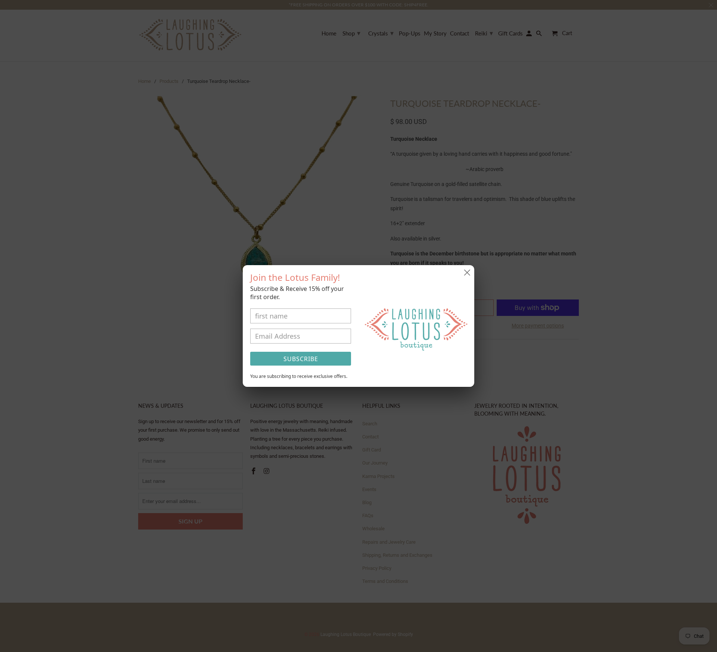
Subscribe (300, 359)
